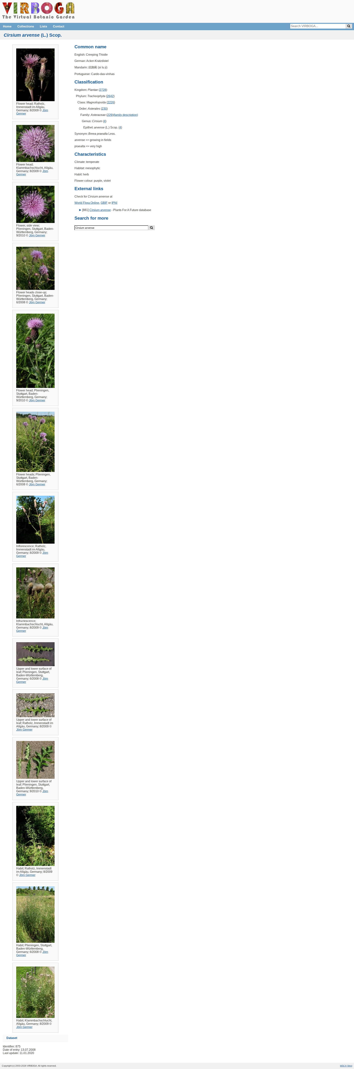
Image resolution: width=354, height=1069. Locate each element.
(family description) (125, 114)
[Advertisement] (297, 11)
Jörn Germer (37, 235)
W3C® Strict (346, 1066)
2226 (110, 102)
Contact (58, 26)
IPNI (114, 202)
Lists (43, 26)
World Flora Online (86, 202)
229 (109, 114)
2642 (110, 96)
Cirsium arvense (100, 210)
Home (7, 26)
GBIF (104, 202)
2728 (103, 89)
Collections (25, 26)
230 (104, 108)
